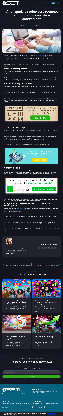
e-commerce (41, 55)
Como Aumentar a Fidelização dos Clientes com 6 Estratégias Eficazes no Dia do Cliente (16, 302)
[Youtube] (37, 407)
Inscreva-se (31, 376)
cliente (27, 77)
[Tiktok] (41, 407)
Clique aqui (37, 413)
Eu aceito (52, 414)
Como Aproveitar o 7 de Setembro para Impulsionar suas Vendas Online (16, 338)
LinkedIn (49, 230)
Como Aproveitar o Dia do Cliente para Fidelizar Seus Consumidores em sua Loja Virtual (45, 302)
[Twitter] (39, 407)
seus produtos (21, 208)
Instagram (43, 230)
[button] (53, 3)
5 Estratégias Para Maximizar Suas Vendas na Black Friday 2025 (46, 337)
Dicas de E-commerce (27, 26)
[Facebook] (35, 407)
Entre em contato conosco (31, 224)
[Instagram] (32, 407)
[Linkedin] (44, 407)
